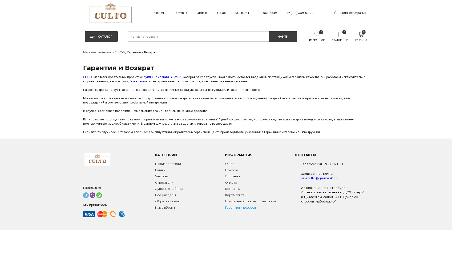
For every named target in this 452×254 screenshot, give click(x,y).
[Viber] (92, 195)
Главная (158, 13)
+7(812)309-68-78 (330, 164)
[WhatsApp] (99, 195)
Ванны (160, 170)
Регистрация (356, 13)
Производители (168, 164)
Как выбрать (165, 207)
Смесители (164, 182)
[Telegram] (86, 195)
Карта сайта (235, 195)
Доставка (180, 13)
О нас (221, 13)
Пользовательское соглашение (250, 201)
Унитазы (162, 176)
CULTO (88, 77)
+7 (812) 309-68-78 (300, 13)
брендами (137, 81)
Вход (342, 13)
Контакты (242, 13)
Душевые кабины (169, 188)
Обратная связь (168, 201)
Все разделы (165, 195)
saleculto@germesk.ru (319, 178)
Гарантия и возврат (240, 207)
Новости (232, 170)
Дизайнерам (267, 13)
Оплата (202, 13)
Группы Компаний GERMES (162, 77)
